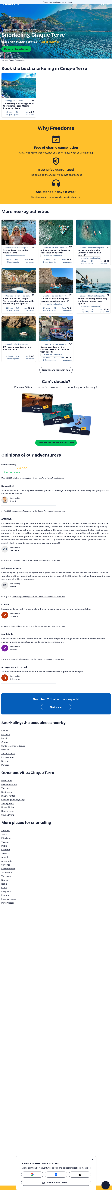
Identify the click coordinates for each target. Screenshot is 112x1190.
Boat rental (6, 792)
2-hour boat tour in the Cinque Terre (15, 251)
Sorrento (5, 864)
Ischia (4, 883)
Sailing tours (7, 803)
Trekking (5, 788)
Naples (4, 880)
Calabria (5, 849)
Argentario (6, 861)
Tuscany (5, 842)
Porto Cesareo (8, 902)
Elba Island (6, 838)
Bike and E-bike (9, 784)
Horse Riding (7, 807)
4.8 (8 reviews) (50, 41)
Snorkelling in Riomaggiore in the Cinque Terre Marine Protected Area (18, 106)
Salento (5, 853)
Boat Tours (6, 780)
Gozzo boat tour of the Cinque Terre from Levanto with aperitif (55, 349)
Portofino (5, 734)
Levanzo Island (8, 899)
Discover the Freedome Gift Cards (56, 442)
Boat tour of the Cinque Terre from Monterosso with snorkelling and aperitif (18, 301)
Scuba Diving (7, 814)
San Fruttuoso (8, 753)
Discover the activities (16, 49)
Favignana (6, 891)
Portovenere (7, 757)
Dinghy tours (7, 811)
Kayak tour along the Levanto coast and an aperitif (89, 253)
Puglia (4, 845)
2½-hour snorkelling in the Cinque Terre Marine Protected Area (36, 560)
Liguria (4, 730)
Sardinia (5, 830)
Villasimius (6, 872)
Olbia (4, 887)
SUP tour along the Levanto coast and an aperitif (55, 251)
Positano (5, 895)
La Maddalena (8, 868)
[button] (105, 1185)
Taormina (6, 876)
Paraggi (5, 764)
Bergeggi (5, 761)
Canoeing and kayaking (13, 799)
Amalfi (4, 857)
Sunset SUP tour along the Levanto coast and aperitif (54, 299)
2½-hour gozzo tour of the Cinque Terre (17, 348)
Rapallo (5, 749)
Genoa (4, 742)
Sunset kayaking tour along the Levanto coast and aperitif (92, 301)
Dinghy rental (8, 795)
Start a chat (56, 707)
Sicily (4, 834)
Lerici (4, 738)
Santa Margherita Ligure (13, 745)
